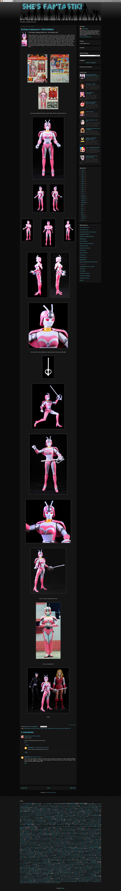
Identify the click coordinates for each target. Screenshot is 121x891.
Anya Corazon (59, 807)
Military (58, 851)
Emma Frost (79, 823)
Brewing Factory (53, 814)
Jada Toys (57, 838)
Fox (47, 829)
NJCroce (98, 855)
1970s (52, 803)
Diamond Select (60, 820)
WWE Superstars (57, 881)
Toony (39, 876)
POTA (27, 860)
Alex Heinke (30, 806)
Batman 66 (29, 811)
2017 (82, 187)
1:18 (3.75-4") (28, 803)
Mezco (32, 851)
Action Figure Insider (84, 227)
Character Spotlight (49, 816)
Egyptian (26, 823)
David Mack (44, 819)
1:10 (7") (21, 803)
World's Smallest (38, 881)
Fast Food (72, 826)
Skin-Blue (61, 867)
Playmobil (52, 859)
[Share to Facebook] (45, 726)
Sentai (36, 865)
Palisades (90, 856)
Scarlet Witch (64, 864)
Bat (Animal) (91, 810)
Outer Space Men (74, 856)
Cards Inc (64, 815)
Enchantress (89, 823)
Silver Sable (41, 867)
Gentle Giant (70, 830)
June (82, 208)
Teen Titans (40, 873)
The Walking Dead (91, 873)
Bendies (71, 811)
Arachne (98, 807)
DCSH (26, 820)
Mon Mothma (50, 852)
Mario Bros (48, 847)
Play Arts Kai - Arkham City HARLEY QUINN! (91, 156)
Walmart (37, 880)
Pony (79, 859)
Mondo (56, 852)
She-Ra (63, 865)
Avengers (26, 810)
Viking (54, 878)
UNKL (93, 877)
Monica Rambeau (61, 852)
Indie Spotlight (64, 837)
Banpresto (44, 810)
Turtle (57, 877)
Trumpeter (53, 877)
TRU (49, 877)
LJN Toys (32, 846)
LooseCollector (44, 846)
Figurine (46, 828)
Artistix (26, 736)
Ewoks (21, 826)
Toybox (67, 876)
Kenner (87, 842)
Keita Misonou (82, 842)
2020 (82, 181)
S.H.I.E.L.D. (29, 864)
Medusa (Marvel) (77, 850)
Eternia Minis (84, 824)
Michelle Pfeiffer (48, 851)
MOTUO (38, 854)
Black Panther (47, 812)
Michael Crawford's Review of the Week (88, 261)
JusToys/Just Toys (30, 842)
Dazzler (49, 819)
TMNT (92, 874)
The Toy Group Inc (83, 873)
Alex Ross (35, 806)
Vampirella (31, 878)
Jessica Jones (48, 839)
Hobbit (21, 835)
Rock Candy (74, 863)
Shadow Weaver (43, 865)
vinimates (65, 878)
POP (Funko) (84, 859)
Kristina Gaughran (76, 843)
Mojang (45, 852)
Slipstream (59, 868)
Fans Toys (48, 826)
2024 (82, 174)
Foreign (23, 829)
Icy (91, 835)
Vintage (69, 878)
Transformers (95, 876)
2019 (82, 183)
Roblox (52, 863)
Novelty (31, 856)
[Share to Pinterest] (46, 726)
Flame (80, 828)
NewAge (76, 855)
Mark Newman (55, 847)
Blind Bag (68, 812)
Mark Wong (61, 847)
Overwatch (81, 856)
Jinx (80, 839)
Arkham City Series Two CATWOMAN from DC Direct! (92, 75)
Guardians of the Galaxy (25, 833)
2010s (72, 803)
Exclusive (31, 826)
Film (51, 828)
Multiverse (65, 854)
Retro (77, 862)
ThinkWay (98, 873)
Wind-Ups (74, 880)
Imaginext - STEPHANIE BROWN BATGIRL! (91, 138)
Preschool (55, 860)
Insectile (84, 837)
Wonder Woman (30, 881)
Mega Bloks (84, 850)
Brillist (81, 814)
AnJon (38, 807)
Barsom (79, 810)
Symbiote (82, 872)
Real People (26, 862)
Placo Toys (23, 859)
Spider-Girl (27, 869)
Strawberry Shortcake (24, 872)
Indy (68, 837)
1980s (55, 803)
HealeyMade (64, 834)
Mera (88, 850)
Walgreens (31, 880)
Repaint (56, 862)
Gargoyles (58, 830)
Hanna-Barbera (33, 834)
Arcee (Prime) (32, 808)
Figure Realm (83, 250)
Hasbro (47, 834)
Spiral (62, 869)
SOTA (83, 868)
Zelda (52, 882)
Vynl (21, 880)
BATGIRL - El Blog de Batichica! (87, 236)
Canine (46, 815)
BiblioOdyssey (83, 238)
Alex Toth (40, 806)
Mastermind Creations (66, 848)
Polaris (75, 859)
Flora (100, 828)
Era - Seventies (58, 824)
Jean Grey (28, 839)
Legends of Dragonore (67, 844)
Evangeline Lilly (91, 824)
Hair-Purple (72, 833)
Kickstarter (99, 842)
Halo (100, 833)
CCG (21, 816)
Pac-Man (86, 856)
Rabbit (80, 860)
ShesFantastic (31, 747)
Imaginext (27, 837)
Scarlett (70, 864)
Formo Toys (28, 829)
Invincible (90, 837)
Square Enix (71, 869)
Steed (59, 871)
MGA (37, 851)
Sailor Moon (42, 864)
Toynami (77, 876)
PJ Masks (99, 857)
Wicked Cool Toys (58, 880)
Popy (24, 860)
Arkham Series (45, 808)
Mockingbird (28, 852)
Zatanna (47, 882)
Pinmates (86, 857)
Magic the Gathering (90, 846)
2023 (82, 176)
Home (48, 788)
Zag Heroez (34, 882)
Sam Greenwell (49, 864)
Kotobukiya (60, 843)
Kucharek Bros (88, 843)
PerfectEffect (41, 857)
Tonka (29, 876)
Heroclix (93, 834)
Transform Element (87, 876)
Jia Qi (54, 839)
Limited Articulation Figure (96, 844)
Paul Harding (28, 857)
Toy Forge (43, 876)
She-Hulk (58, 865)
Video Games (46, 878)
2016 (82, 189)
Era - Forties (42, 824)
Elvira (75, 823)
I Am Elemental (71, 835)
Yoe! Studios (90, 881)
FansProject (54, 826)
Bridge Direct (70, 814)
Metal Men (23, 851)
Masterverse (89, 848)
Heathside (68, 834)
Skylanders (48, 868)
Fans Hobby (43, 826)
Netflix (53, 855)
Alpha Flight (49, 806)
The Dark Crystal (69, 873)
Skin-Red (23, 868)
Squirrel (81, 869)
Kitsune (27, 843)
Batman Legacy (37, 811)
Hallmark (90, 833)
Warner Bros (43, 880)
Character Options (41, 816)
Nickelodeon (81, 855)
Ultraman (72, 877)
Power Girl (35, 860)
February (83, 216)
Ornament (61, 856)
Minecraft (64, 851)
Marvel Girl (86, 847)
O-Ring (44, 856)
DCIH (22, 820)
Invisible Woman (96, 837)
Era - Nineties (50, 824)
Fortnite (34, 829)
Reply (25, 742)
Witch (88, 880)
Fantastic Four (60, 826)
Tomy (24, 876)
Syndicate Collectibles (89, 872)
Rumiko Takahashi (23, 864)
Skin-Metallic (79, 867)
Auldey (95, 808)
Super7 (58, 872)
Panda (94, 856)
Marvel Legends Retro (24, 848)
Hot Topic (35, 835)
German (76, 830)
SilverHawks (46, 867)
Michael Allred (41, 851)
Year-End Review (83, 881)
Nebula (39, 855)
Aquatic (93, 807)
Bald (34, 810)
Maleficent (28, 847)
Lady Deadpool (95, 843)
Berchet (76, 811)
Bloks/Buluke (87, 812)
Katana (71, 842)
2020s (81, 803)
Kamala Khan (51, 842)
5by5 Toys (95, 803)
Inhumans (79, 837)
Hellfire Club (88, 834)
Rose (92, 863)
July (82, 206)
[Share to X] (43, 726)
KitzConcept (38, 843)
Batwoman (58, 811)
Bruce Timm (85, 814)
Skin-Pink (93, 867)
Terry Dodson (61, 873)
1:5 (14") (42, 803)
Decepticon (41, 820)
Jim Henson (58, 839)
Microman (54, 851)
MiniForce (89, 851)
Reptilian (60, 862)
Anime (33, 807)
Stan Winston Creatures (94, 869)
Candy (42, 815)
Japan (45, 728)
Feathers (82, 826)
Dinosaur (76, 820)
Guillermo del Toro (35, 833)
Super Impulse (52, 872)
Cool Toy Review (83, 241)
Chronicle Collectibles (97, 816)
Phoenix (75, 857)
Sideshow (22, 867)
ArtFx (64, 808)
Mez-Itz (27, 851)
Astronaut (79, 808)
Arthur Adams (68, 808)
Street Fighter (32, 872)
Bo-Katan (21, 814)
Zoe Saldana (56, 882)
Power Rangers (47, 860)
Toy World (58, 876)
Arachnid (21, 808)
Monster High (74, 852)
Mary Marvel (53, 848)
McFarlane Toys (50, 850)
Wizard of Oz (93, 880)
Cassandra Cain (78, 815)
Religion (52, 862)
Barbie (63, 810)
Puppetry (71, 860)
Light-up (82, 844)
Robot (56, 863)
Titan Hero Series (78, 874)
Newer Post (24, 788)
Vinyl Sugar (81, 878)
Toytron (82, 876)
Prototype (61, 860)
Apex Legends (71, 807)
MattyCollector (83, 259)
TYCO (65, 877)
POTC (31, 860)
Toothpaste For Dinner (85, 273)
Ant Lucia (42, 807)
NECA (44, 855)
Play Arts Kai (39, 859)
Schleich (89, 864)
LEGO (74, 844)
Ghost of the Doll (83, 252)
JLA (83, 839)
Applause (77, 807)
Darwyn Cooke (32, 819)
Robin (48, 863)
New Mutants (63, 855)
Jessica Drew (41, 839)
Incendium (48, 837)
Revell (89, 862)
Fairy (38, 826)
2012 (82, 220)
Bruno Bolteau (97, 814)
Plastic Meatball (28, 859)
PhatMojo (55, 857)
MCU (58, 850)
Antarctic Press (48, 807)
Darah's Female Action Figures (87, 243)
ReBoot (40, 862)
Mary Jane (48, 848)
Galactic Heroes (27, 830)
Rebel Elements (34, 862)
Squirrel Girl (86, 869)
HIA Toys (98, 834)
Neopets (48, 855)
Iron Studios (39, 838)
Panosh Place (99, 856)
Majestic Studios (22, 847)
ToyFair (72, 876)
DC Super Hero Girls (87, 819)
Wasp (48, 880)
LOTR (49, 846)
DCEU (100, 819)
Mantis (43, 847)
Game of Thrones (39, 830)
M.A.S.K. (72, 846)
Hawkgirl (53, 834)
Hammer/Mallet (25, 834)
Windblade (79, 880)
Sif (25, 867)
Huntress (64, 835)
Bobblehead (26, 814)
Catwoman (95, 815)
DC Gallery (80, 819)
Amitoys (81, 806)
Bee (63, 811)
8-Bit (99, 803)
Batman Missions (44, 811)
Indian (53, 837)
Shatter (49, 865)
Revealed (84, 862)
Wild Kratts (64, 880)
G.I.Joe (86, 829)
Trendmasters (29, 877)
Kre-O (65, 843)
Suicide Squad (44, 872)
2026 (82, 170)
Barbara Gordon (51, 810)
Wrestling (45, 881)
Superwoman (76, 872)
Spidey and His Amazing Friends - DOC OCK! (91, 102)
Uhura (69, 877)
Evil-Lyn (97, 824)
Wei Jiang (52, 880)
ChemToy (74, 816)
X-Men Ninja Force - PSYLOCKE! (90, 93)
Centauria (34, 816)
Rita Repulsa (36, 863)
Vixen (94, 878)
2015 (82, 191)
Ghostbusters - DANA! (91, 84)
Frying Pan (75, 829)
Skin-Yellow (36, 868)
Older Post (72, 788)
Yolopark (95, 881)
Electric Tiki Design (37, 823)
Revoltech (21, 863)
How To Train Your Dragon (56, 835)
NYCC (36, 856)
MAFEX (82, 846)
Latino (37, 844)
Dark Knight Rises (24, 819)
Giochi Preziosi (96, 830)
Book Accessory (33, 814)
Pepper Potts (35, 857)
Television (47, 873)
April (82, 212)
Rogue (80, 863)
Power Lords (41, 860)
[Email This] (41, 726)
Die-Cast (67, 820)
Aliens (44, 806)
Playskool (57, 859)
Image (22, 837)
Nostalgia (27, 856)
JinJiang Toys (76, 839)
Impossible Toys (43, 837)
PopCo (21, 860)
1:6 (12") (47, 803)
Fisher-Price (74, 828)
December (83, 196)
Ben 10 (67, 811)
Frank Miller (58, 829)
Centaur (30, 816)
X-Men (72, 881)
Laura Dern (42, 844)
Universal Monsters (86, 877)
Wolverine (98, 880)
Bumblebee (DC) (32, 815)
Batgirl (97, 810)
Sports (66, 869)
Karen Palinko (65, 842)
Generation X (63, 830)
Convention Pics (57, 818)
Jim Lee (64, 839)
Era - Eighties (27, 824)
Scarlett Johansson (78, 864)
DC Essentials (74, 819)
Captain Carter (51, 815)
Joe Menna (88, 839)
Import (37, 837)
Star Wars (32, 871)
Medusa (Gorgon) (69, 850)
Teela (35, 873)
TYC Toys (61, 877)
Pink (82, 857)
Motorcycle (26, 854)
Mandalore (34, 847)
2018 (82, 185)
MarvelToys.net (83, 257)
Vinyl (74, 878)
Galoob (33, 830)
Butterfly (38, 815)
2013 (82, 195)
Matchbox (95, 848)
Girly (21, 832)
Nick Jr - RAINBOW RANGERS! (93, 147)
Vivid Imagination (88, 878)
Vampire (25, 878)
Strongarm (38, 872)
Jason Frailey (93, 838)
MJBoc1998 (26, 757)
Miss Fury (23, 852)
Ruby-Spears (97, 863)
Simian (51, 867)
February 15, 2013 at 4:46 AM (34, 736)
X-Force (68, 881)
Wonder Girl (22, 881)
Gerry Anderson (82, 830)
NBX (36, 855)
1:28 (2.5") (37, 803)
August (82, 204)
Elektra (47, 823)
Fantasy (66, 826)
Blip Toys (74, 812)
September (83, 202)
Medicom (62, 850)
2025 (82, 172)
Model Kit (34, 852)
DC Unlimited (95, 819)
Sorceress (77, 868)
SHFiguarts (70, 865)
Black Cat (41, 812)
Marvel (72, 847)
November (83, 198)
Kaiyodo (46, 842)
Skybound (43, 868)
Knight (42, 843)
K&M (40, 842)
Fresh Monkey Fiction (67, 829)
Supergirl (63, 872)
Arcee (26, 808)
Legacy (59, 844)
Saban (34, 864)
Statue (49, 871)
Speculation (98, 868)
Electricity (43, 823)
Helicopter (82, 834)
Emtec (85, 823)
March (82, 214)
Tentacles (55, 873)
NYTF (41, 856)
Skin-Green (73, 867)
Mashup (58, 848)
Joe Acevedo (83, 255)
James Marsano (75, 838)
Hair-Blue (53, 833)
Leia (78, 844)
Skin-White (29, 868)
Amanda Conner (61, 806)
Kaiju (43, 842)
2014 (82, 193)
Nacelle (25, 855)
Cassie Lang (85, 815)
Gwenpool (48, 833)
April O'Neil (82, 807)
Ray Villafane (86, 860)
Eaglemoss (75, 821)
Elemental (52, 823)
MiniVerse (94, 851)
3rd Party (90, 803)
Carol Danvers (70, 815)
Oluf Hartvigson (50, 856)
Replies (27, 745)
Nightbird (87, 855)
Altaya (54, 806)
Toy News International (85, 275)
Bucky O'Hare (22, 815)
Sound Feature (88, 868)
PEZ (45, 857)
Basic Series (84, 810)
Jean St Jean (34, 839)
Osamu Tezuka (67, 856)
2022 (82, 177)
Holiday (25, 835)
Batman (22, 811)
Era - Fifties (36, 824)
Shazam (53, 865)
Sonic (67, 868)
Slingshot (53, 868)
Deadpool (35, 820)
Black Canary (35, 812)
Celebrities (25, 816)
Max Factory (40, 850)
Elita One (70, 823)
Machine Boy (78, 846)
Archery (38, 808)
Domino (95, 820)
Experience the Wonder (85, 248)
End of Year (95, 823)
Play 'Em (34, 859)
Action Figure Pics (84, 229)
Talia (23, 873)
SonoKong (72, 868)
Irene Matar (22, 838)
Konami (51, 843)
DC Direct (67, 819)
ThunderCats (43, 874)
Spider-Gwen (34, 869)
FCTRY (77, 826)
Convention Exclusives (47, 818)
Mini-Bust (69, 851)
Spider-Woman (49, 869)
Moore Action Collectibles (87, 852)
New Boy (57, 855)
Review (62, 728)
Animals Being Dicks (84, 234)
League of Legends (53, 844)
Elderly (31, 823)
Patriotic (22, 857)
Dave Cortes (38, 819)
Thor (29, 874)
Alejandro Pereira (23, 806)
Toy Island (49, 876)
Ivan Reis (52, 838)
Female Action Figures (35, 728)
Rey (25, 863)
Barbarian (59, 810)
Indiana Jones (58, 837)
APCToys (65, 807)
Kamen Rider (58, 842)
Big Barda (93, 811)
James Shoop (81, 838)
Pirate (91, 857)
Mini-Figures (75, 851)
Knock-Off (46, 843)
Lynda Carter (68, 846)
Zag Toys (40, 882)
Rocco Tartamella (68, 863)
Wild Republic (69, 880)
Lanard (33, 844)
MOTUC (32, 854)
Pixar (94, 857)
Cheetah (56, 816)
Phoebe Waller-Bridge (68, 857)
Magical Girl (97, 846)
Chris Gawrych (90, 816)
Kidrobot (23, 843)
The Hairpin (82, 268)
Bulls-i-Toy (27, 815)
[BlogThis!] (42, 726)
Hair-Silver (78, 833)
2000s (65, 803)
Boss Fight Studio (41, 814)
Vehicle (36, 878)
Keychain (93, 842)
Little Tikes (23, 846)
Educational (22, 823)
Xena (77, 881)
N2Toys (21, 855)
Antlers (53, 807)
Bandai (28, 728)
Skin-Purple (98, 867)
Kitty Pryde (32, 843)
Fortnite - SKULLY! (90, 111)
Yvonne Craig (27, 882)
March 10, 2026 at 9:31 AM (35, 757)
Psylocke (66, 860)
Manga (39, 847)
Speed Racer (22, 869)
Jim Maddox (70, 839)
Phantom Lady (50, 857)
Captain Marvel (58, 815)
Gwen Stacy (41, 833)
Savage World (57, 864)
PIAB (79, 857)
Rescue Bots (71, 862)
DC (53, 819)
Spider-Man (41, 869)
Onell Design (56, 856)
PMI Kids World (63, 859)
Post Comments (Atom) (51, 792)
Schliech (93, 864)
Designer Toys (53, 820)
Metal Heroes (57, 728)
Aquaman (88, 807)
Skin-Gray (67, 867)
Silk (37, 867)
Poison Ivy (69, 859)
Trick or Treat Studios (36, 877)
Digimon (72, 820)
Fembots (42, 728)
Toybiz (62, 876)
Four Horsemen (41, 829)
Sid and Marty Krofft (96, 865)
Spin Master (56, 869)
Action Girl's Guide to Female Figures (88, 232)
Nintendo (92, 855)
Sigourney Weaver (31, 867)
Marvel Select (32, 848)
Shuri (90, 865)
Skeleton (56, 867)
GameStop (46, 830)
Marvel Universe (40, 848)
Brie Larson (75, 814)
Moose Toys (95, 852)
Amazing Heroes (69, 806)
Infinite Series (73, 837)
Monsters (80, 852)
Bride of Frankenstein (62, 814)
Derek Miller (48, 820)
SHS (86, 865)
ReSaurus (66, 862)
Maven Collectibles (34, 850)
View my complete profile (85, 36)
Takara (95, 872)
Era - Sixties (65, 824)
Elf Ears (64, 823)
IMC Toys (33, 837)
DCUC (30, 820)
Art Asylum (54, 808)
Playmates (45, 859)
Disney (81, 820)
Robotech (61, 863)
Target (26, 873)
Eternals (78, 824)
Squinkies (77, 869)
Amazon (76, 806)
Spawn (94, 868)
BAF (31, 810)
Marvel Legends (94, 847)
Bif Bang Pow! (87, 811)
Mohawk (39, 852)
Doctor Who (87, 820)
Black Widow (54, 812)
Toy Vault (53, 876)
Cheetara (69, 816)
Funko (80, 829)
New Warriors (70, 855)
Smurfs (63, 868)
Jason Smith (98, 838)
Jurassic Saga (88, 841)
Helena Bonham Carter (75, 834)
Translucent (22, 877)
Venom (40, 878)
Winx (84, 880)
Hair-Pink (66, 833)
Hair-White (84, 833)
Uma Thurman (78, 877)
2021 (82, 179)
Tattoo (31, 873)
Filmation (57, 828)
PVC (76, 860)
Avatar (21, 810)
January (83, 217)
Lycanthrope (61, 846)
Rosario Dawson (86, 863)
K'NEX (36, 842)
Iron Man (34, 838)
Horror (30, 835)
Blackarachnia (62, 812)
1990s (25, 728)
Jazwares (22, 839)
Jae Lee (62, 838)
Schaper (85, 864)
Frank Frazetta (52, 829)
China (78, 816)
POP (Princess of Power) (94, 859)
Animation (26, 807)
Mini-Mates (82, 851)
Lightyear (88, 844)
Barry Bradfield (73, 810)
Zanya (44, 882)
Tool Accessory (34, 876)
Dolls (92, 820)
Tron (45, 877)
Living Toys (28, 846)
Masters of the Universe (77, 848)
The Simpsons (76, 873)
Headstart (59, 834)
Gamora (52, 830)
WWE (50, 881)
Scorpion (98, 864)
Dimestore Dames (84, 245)
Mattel (99, 848)
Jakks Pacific (67, 838)
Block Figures (80, 812)
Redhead (45, 862)
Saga (38, 864)
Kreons (69, 843)
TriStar (42, 877)
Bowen (47, 814)
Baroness (67, 810)
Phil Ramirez (61, 857)
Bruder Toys (92, 814)
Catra (90, 815)
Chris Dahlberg (84, 816)
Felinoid (87, 826)
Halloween (95, 833)
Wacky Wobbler (25, 880)
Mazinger (44, 850)
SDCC (27, 865)
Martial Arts (66, 847)
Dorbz (100, 820)
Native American (30, 855)
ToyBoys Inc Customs (84, 278)
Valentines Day (67, 728)
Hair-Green (59, 833)
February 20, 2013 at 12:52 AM (42, 747)
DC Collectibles (60, 819)
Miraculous (99, 851)
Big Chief (98, 811)
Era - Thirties (72, 824)
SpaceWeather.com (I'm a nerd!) (87, 266)
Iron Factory (28, 838)
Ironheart (44, 838)
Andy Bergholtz (93, 806)
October (83, 200)
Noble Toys (22, 856)
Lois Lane (37, 846)
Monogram (69, 852)
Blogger (62, 888)
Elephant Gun (58, 823)
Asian (74, 808)
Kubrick (83, 843)
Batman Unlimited (52, 811)
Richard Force (30, 863)
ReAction (92, 860)
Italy (48, 838)
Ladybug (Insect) (50, 728)
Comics (37, 818)
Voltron (98, 878)
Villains (59, 878)
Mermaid (92, 850)
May (82, 210)
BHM (80, 811)
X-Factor (63, 881)
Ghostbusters (89, 830)
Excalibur (25, 826)
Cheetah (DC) (62, 816)
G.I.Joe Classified (94, 829)
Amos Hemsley (86, 806)
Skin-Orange (86, 867)
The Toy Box (82, 271)
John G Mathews (95, 839)
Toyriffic (81, 280)
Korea (55, 843)
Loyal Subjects (55, 846)
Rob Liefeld (42, 863)
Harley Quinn (40, 834)
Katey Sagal (76, 842)
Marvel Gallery (80, 847)
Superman (69, 872)
